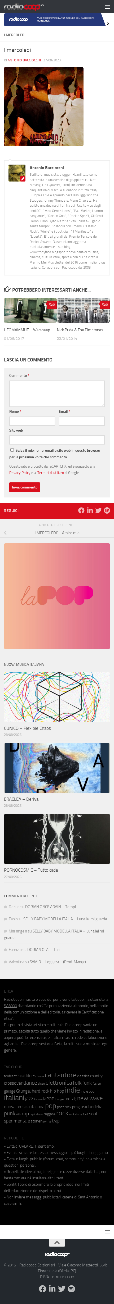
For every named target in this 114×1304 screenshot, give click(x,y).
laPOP (48, 1099)
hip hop (57, 1091)
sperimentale (17, 1121)
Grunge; (23, 1091)
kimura (38, 1099)
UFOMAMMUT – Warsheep (27, 330)
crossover (13, 1083)
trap (56, 1121)
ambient (10, 1076)
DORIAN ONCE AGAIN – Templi (51, 906)
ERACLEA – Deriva (21, 799)
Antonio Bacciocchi (24, 60)
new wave (90, 1098)
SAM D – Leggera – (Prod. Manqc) (58, 961)
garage (9, 1091)
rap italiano (36, 1114)
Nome (15, 411)
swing (46, 1121)
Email (64, 411)
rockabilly (75, 1114)
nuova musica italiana (24, 1106)
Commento (19, 375)
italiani (14, 1097)
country (96, 1076)
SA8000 (10, 1005)
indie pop (87, 1091)
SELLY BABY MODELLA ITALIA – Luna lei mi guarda (65, 919)
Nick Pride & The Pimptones (80, 330)
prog (76, 1106)
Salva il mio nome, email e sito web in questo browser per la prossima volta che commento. (54, 453)
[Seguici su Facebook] (81, 510)
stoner (36, 1121)
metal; (70, 1098)
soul (93, 1114)
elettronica (59, 1082)
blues (31, 1076)
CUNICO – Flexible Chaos (27, 728)
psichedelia (92, 1107)
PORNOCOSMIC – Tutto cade (31, 870)
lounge (59, 1099)
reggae (49, 1113)
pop (50, 1106)
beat (21, 1076)
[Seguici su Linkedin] (90, 510)
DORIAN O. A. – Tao (43, 949)
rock (62, 1113)
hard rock (40, 1091)
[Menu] (107, 6)
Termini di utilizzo (50, 472)
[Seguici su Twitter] (98, 510)
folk (77, 1083)
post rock (64, 1107)
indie (72, 1089)
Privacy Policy (19, 472)
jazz (29, 1099)
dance (30, 1082)
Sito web (16, 430)
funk (87, 1083)
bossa (40, 1076)
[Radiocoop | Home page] (30, 6)
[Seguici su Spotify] (107, 510)
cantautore (60, 1075)
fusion (97, 1083)
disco (41, 1083)
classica (83, 1076)
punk (9, 1113)
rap (25, 1114)
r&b (18, 1114)
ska (85, 1114)
